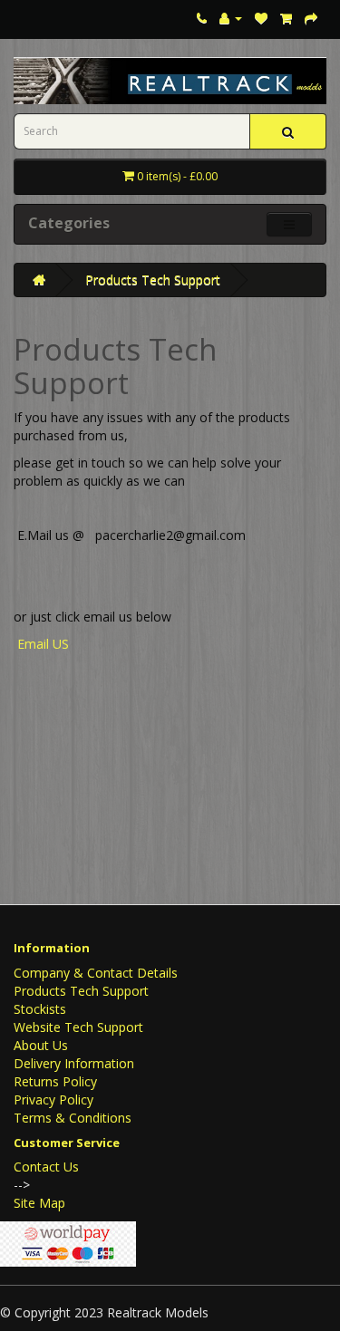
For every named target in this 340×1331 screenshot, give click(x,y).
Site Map (39, 1202)
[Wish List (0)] (261, 17)
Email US (45, 643)
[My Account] (230, 17)
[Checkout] (311, 17)
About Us (41, 1045)
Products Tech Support (152, 279)
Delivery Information (74, 1063)
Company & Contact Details (96, 972)
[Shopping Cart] (286, 17)
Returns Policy (55, 1081)
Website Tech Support (78, 1027)
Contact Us (46, 1166)
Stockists (40, 1009)
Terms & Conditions (72, 1117)
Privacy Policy (53, 1099)
